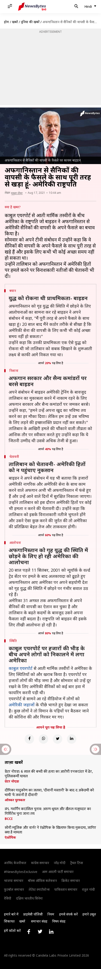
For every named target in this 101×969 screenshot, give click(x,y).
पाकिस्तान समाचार (65, 889)
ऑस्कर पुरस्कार (15, 800)
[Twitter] (57, 739)
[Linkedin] (71, 739)
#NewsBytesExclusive (20, 871)
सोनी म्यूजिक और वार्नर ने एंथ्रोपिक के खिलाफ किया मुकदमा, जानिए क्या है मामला (50, 830)
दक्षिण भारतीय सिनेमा (29, 898)
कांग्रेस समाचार (40, 863)
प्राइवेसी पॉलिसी (33, 914)
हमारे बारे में (11, 914)
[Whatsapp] (43, 739)
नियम (50, 914)
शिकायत (9, 921)
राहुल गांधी (88, 889)
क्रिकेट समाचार (71, 880)
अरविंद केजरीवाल (15, 863)
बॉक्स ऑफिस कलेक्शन (42, 880)
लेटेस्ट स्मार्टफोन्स (39, 889)
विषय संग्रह (59, 921)
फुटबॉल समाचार (14, 889)
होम (6, 22)
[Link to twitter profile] (40, 931)
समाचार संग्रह (39, 921)
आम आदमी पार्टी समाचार (58, 871)
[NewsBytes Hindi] (32, 6)
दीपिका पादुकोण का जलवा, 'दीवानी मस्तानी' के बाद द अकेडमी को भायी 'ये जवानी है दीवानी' (49, 792)
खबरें (15, 22)
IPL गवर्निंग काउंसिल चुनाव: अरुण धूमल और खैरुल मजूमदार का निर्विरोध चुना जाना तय (48, 811)
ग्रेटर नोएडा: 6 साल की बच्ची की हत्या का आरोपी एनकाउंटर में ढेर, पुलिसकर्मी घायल (49, 774)
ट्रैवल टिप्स (76, 863)
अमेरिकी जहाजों (22, 704)
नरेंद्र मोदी (60, 863)
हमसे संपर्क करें (68, 914)
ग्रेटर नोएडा (12, 781)
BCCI (9, 819)
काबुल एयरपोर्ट (20, 668)
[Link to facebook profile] (28, 931)
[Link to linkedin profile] (51, 931)
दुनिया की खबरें (30, 22)
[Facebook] (29, 739)
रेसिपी (7, 898)
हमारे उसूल (89, 914)
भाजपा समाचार (13, 880)
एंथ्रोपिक (10, 837)
